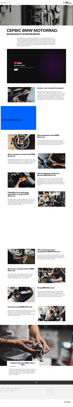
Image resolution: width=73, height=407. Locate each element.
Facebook (3, 390)
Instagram (9, 390)
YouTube (13, 390)
